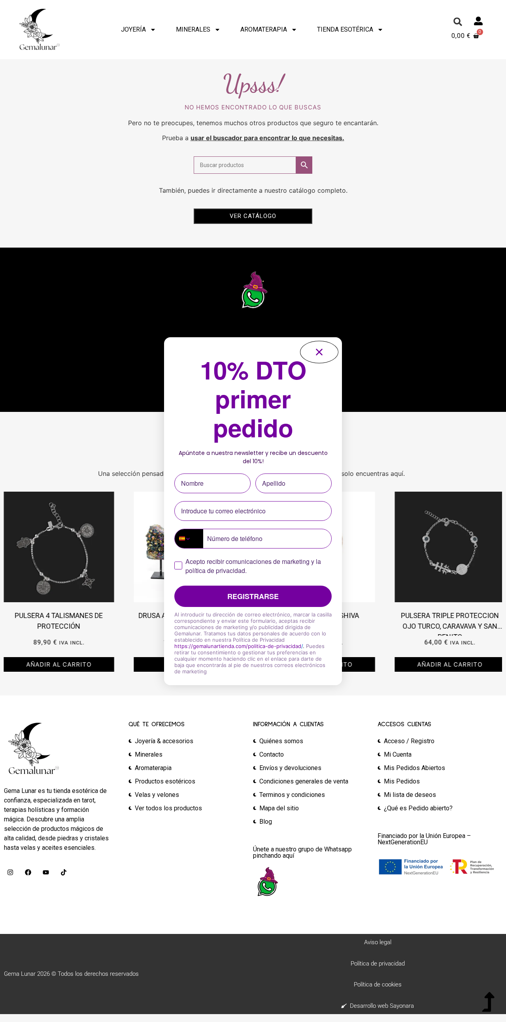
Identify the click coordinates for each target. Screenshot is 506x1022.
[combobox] (189, 538)
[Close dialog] (319, 352)
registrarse (253, 596)
